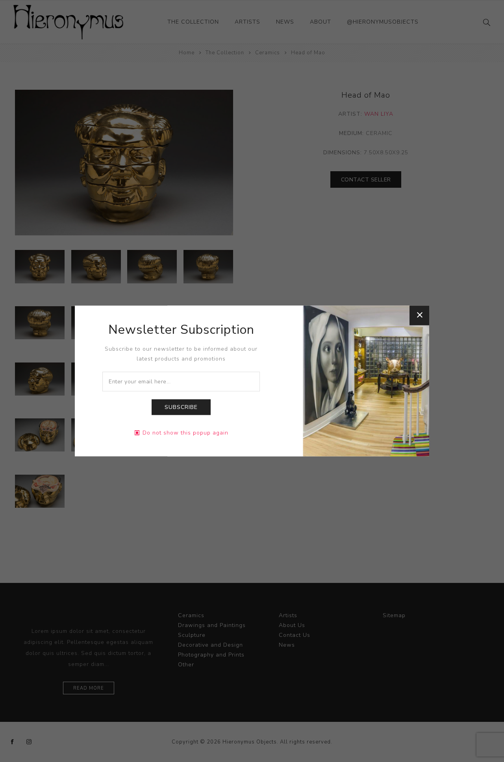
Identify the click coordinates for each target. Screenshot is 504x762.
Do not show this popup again (185, 433)
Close (419, 315)
